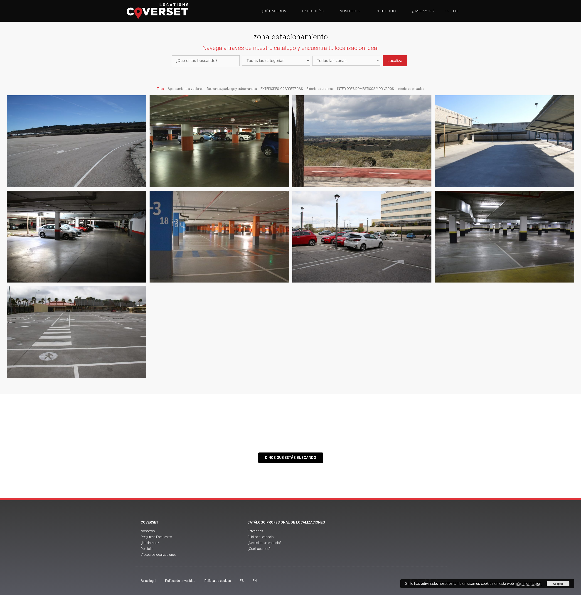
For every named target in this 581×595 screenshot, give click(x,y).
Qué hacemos (273, 11)
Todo (160, 89)
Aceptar (558, 584)
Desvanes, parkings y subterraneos (232, 89)
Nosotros (350, 11)
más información (528, 583)
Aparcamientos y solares (185, 89)
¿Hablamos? (423, 11)
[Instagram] (412, 539)
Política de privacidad (180, 581)
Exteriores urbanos (320, 89)
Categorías (313, 11)
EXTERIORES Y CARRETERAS (282, 89)
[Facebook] (387, 539)
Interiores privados (411, 89)
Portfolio (386, 11)
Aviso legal (148, 581)
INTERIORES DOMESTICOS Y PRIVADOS (365, 89)
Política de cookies (217, 581)
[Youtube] (400, 539)
